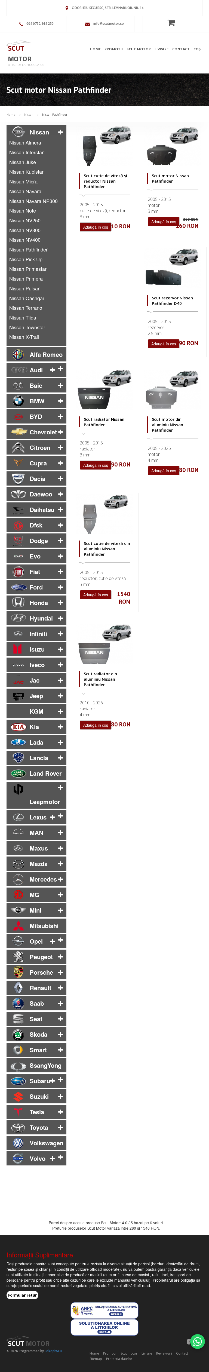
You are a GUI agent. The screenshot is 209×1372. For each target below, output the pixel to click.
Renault (40, 987)
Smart (38, 1049)
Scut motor (139, 49)
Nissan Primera (26, 278)
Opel (36, 941)
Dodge (39, 540)
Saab (37, 1003)
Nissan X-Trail (24, 336)
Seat (36, 1018)
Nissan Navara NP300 (33, 200)
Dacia (37, 478)
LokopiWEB (53, 1351)
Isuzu (37, 649)
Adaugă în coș (95, 227)
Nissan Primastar (28, 268)
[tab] (36, 132)
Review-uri (164, 1353)
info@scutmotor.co (108, 23)
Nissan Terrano (25, 307)
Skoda (38, 1034)
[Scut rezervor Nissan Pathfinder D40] (172, 268)
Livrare (161, 49)
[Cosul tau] (172, 23)
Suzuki (39, 1096)
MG (34, 894)
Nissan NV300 (25, 230)
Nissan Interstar (26, 152)
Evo (35, 556)
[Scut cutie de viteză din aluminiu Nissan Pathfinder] (104, 514)
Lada (36, 742)
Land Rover (46, 773)
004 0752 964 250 (40, 23)
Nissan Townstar (27, 327)
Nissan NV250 (25, 220)
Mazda (39, 863)
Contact (181, 49)
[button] (60, 132)
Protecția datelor (119, 1358)
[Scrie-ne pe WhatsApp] (197, 1341)
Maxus (39, 848)
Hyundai (41, 618)
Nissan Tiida (22, 317)
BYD (36, 416)
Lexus (38, 817)
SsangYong (46, 1065)
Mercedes (43, 879)
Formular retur (22, 1295)
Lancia (39, 757)
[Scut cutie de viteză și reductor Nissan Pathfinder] (104, 146)
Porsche (41, 972)
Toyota (39, 1127)
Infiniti (38, 633)
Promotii (113, 49)
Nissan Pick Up (25, 259)
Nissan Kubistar (26, 171)
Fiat (35, 571)
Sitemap (96, 1358)
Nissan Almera (25, 142)
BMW (37, 401)
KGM (36, 711)
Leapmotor (45, 801)
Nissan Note (22, 210)
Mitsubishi (44, 925)
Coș (197, 49)
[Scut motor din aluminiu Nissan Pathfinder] (172, 389)
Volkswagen (46, 1142)
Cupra (38, 463)
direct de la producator (26, 65)
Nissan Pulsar (24, 288)
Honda (39, 602)
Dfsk (36, 525)
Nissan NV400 (25, 239)
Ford (36, 587)
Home (95, 49)
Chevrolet (43, 432)
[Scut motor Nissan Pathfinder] (172, 146)
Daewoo (41, 494)
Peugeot (41, 956)
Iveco (37, 664)
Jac (34, 680)
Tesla (37, 1111)
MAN (36, 832)
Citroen (40, 447)
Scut (20, 53)
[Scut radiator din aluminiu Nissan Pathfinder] (104, 644)
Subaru (40, 1080)
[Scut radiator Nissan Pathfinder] (104, 389)
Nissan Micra (23, 181)
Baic (36, 385)
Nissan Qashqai (26, 298)
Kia (34, 726)
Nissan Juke (22, 161)
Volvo (37, 1158)
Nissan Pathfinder (54, 114)
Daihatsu (42, 509)
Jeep (36, 695)
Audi (36, 370)
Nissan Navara (25, 191)
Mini (35, 910)
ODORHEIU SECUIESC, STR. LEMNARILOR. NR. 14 (107, 7)
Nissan (28, 114)
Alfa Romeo (46, 354)
